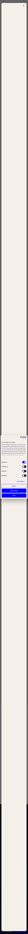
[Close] (23, 5)
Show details (20, 481)
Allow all (14, 486)
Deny (14, 495)
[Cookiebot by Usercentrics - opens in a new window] (20, 437)
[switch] (24, 466)
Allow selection (14, 490)
